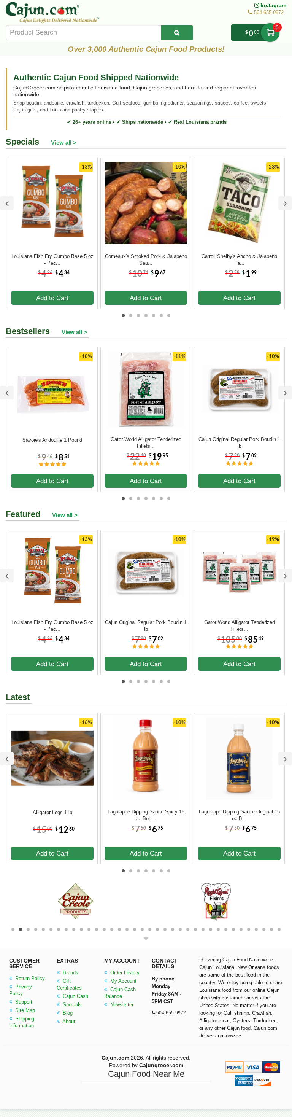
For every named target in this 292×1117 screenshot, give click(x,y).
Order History (124, 972)
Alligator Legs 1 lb (52, 812)
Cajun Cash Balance (120, 993)
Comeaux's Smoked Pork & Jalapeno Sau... (146, 259)
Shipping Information (21, 1022)
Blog (67, 1013)
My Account (122, 981)
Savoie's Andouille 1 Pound (52, 440)
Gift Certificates (69, 984)
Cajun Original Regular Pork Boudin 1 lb (239, 442)
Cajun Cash (74, 996)
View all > (63, 142)
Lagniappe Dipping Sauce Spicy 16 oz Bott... (146, 815)
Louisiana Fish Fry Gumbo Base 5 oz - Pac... (52, 259)
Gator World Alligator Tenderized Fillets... (146, 442)
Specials (71, 1004)
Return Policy (29, 978)
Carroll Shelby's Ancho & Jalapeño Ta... (239, 259)
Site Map (24, 1010)
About (68, 1021)
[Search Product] (177, 32)
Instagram (272, 5)
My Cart (270, 32)
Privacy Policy (20, 990)
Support (23, 1002)
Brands (69, 972)
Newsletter (121, 1004)
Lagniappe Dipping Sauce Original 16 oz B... (239, 815)
